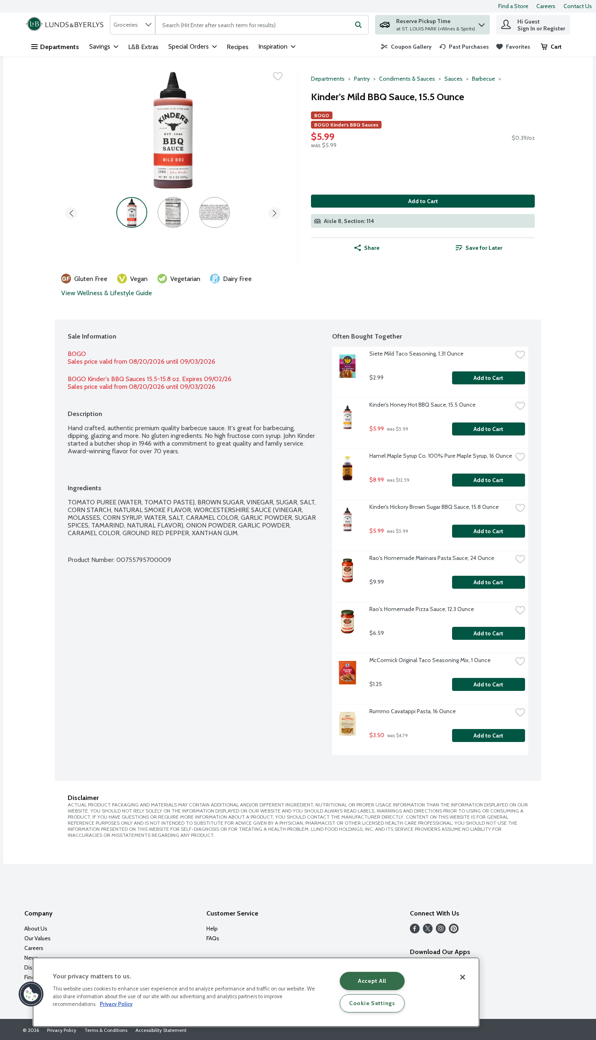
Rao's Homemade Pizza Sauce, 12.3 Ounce (421, 609)
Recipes (238, 47)
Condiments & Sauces (407, 78)
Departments (59, 47)
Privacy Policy (61, 1030)
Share (371, 247)
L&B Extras (143, 47)
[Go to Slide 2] (173, 212)
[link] (406, 46)
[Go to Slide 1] (131, 212)
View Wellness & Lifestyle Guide (106, 293)
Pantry (362, 78)
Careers (545, 6)
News (31, 957)
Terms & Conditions (105, 1030)
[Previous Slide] (71, 212)
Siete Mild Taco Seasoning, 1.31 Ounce (416, 353)
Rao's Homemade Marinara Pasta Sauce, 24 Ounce (431, 558)
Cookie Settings (372, 1003)
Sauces (453, 78)
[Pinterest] (454, 931)
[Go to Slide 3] (214, 212)
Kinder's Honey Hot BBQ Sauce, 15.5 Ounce (422, 404)
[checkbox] (278, 76)
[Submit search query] (358, 24)
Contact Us (578, 6)
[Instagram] (441, 931)
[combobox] (132, 24)
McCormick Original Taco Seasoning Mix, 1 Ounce (430, 660)
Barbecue (483, 78)
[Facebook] (415, 931)
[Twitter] (428, 931)
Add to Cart (423, 201)
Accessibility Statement (161, 1030)
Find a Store (513, 6)
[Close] (463, 977)
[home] (66, 24)
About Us (35, 928)
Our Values (37, 938)
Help (212, 928)
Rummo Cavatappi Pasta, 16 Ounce (412, 711)
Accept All (372, 980)
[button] (481, 23)
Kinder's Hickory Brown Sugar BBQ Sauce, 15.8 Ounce (434, 506)
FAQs (212, 938)
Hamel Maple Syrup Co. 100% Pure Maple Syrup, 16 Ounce (440, 455)
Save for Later (483, 247)
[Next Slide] (274, 212)
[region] (256, 992)
